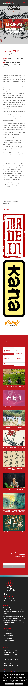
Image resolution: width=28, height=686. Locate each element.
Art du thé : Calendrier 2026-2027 (14, 490)
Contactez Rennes (8, 631)
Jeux (17, 356)
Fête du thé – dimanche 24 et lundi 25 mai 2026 (14, 532)
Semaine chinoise (8, 364)
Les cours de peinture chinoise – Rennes (14, 448)
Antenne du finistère (9, 641)
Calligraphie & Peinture (7, 351)
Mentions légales (8, 643)
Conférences (19, 353)
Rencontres (7, 361)
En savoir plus (19, 683)
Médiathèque (19, 358)
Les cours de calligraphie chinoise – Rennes (14, 468)
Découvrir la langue (8, 638)
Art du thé (18, 348)
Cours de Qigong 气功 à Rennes (14, 427)
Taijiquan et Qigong (18, 364)
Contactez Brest (8, 633)
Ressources (18, 361)
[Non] (26, 679)
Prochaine (14, 538)
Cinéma (17, 351)
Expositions (7, 356)
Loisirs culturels (7, 358)
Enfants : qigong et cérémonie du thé (14, 386)
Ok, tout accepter (10, 683)
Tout (5, 348)
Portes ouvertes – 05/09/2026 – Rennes (14, 407)
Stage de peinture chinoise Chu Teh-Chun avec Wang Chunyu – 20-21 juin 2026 (14, 510)
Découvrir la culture (8, 636)
